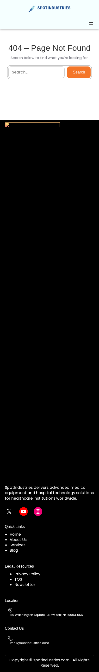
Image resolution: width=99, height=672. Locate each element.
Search (79, 72)
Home (15, 534)
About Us (18, 539)
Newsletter (24, 584)
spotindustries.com (51, 660)
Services (17, 545)
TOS (18, 579)
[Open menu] (91, 23)
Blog (14, 550)
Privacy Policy (27, 574)
